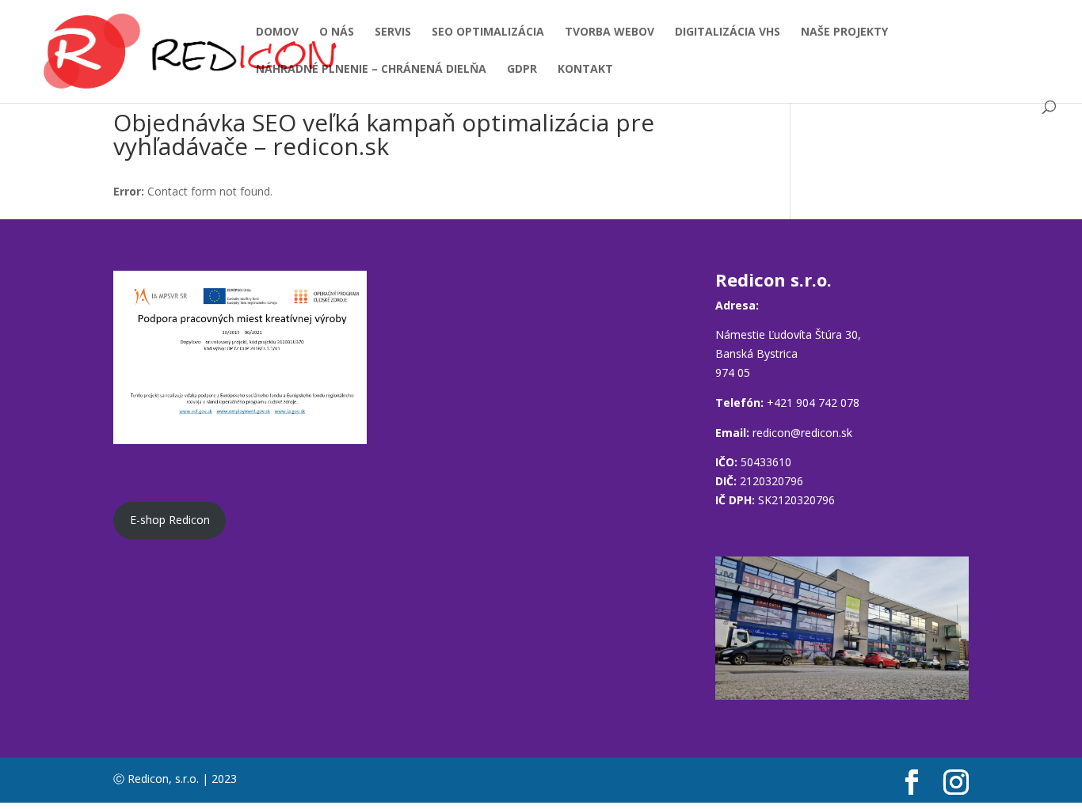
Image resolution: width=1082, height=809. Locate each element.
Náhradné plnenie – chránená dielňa (371, 69)
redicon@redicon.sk (802, 432)
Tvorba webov (609, 32)
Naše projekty (844, 32)
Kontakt (585, 69)
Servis (393, 32)
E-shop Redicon (170, 519)
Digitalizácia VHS (727, 32)
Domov (277, 32)
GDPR (522, 69)
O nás (336, 32)
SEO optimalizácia (488, 32)
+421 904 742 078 (813, 402)
